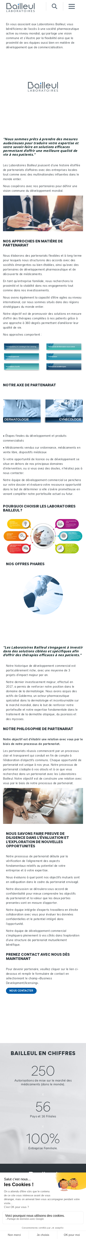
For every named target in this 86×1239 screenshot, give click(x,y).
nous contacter (21, 990)
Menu (71, 6)
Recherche (54, 6)
